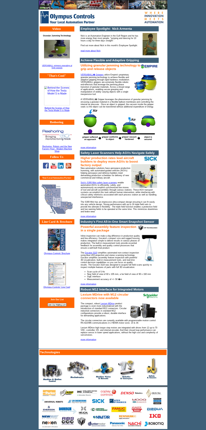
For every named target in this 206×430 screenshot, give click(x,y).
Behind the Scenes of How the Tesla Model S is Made (57, 109)
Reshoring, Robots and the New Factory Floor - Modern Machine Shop (57, 148)
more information (88, 147)
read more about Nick (91, 51)
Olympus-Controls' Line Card (56, 287)
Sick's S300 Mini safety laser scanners (99, 182)
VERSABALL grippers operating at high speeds (57, 66)
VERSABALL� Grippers (92, 74)
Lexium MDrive (108, 303)
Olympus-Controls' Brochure (57, 253)
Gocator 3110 (91, 253)
